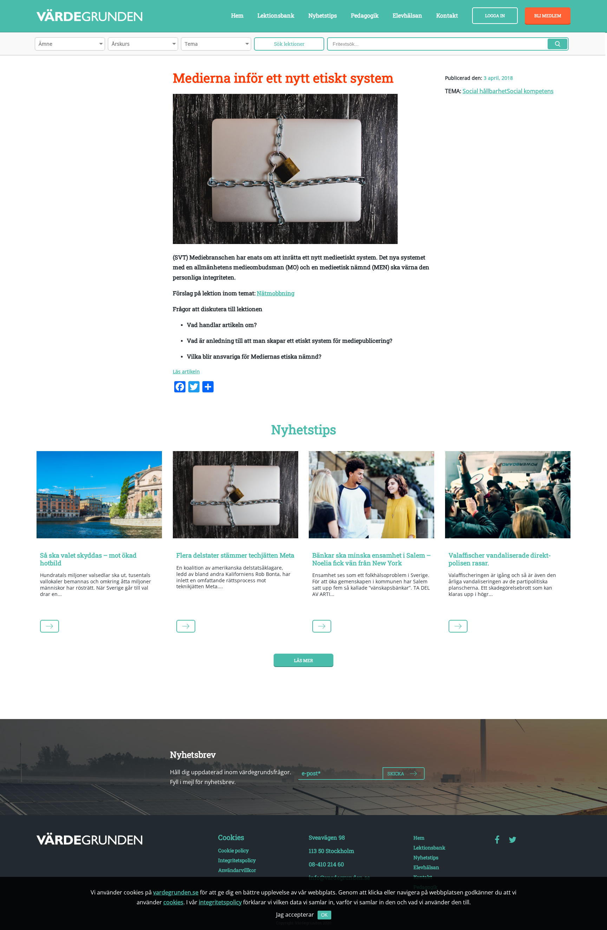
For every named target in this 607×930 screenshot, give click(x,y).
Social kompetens (530, 91)
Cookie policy (233, 850)
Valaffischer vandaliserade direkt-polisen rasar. (500, 559)
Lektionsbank (275, 15)
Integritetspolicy (237, 860)
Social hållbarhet (485, 91)
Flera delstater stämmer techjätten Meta (235, 555)
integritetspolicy (220, 902)
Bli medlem (547, 15)
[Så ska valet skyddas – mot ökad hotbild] (99, 496)
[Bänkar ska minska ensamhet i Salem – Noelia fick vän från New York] (372, 496)
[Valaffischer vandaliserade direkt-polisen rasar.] (508, 496)
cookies (173, 902)
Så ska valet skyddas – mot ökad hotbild (88, 559)
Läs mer (303, 660)
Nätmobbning (275, 293)
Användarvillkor (237, 870)
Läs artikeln (186, 371)
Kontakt (447, 15)
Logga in (495, 15)
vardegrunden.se (175, 892)
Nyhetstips (322, 15)
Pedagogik (365, 15)
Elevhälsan (407, 15)
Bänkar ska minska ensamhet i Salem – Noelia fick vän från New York (371, 559)
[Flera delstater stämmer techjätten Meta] (236, 496)
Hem (237, 15)
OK (324, 915)
